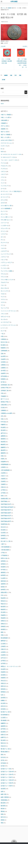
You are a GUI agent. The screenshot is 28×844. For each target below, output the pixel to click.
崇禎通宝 (3, 566)
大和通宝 (3, 467)
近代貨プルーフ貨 (6, 768)
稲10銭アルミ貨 (5, 712)
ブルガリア (4, 282)
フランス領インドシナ (7, 279)
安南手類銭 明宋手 (6, 510)
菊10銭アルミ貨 (5, 749)
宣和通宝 (3, 535)
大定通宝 (3, 473)
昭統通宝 (3, 609)
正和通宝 (3, 646)
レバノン (3, 328)
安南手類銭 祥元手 (6, 515)
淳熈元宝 (3, 683)
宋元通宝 (3, 530)
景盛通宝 (3, 615)
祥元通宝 (3, 703)
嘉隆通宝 (3, 453)
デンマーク (4, 242)
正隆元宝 (3, 649)
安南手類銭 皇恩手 (6, 512)
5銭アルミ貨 (4, 131)
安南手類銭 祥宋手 (6, 518)
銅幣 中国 (3, 794)
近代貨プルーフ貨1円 (7, 777)
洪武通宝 (3, 675)
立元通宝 (3, 717)
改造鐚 (3, 586)
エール (3, 188)
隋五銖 (3, 808)
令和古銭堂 (14, 1)
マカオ (3, 293)
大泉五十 (3, 476)
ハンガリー (4, 265)
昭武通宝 (3, 606)
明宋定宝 (3, 601)
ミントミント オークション (8, 311)
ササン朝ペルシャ (6, 219)
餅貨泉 (3, 820)
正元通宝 (3, 643)
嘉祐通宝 (3, 450)
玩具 (2, 695)
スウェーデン (4, 228)
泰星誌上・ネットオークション (9, 666)
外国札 (3, 458)
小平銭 (3, 552)
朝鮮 (2, 632)
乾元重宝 (3, 345)
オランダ (3, 200)
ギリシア (3, 214)
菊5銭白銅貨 (4, 751)
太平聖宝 (3, 490)
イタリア (3, 174)
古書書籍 (3, 410)
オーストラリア (5, 194)
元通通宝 (3, 367)
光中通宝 (3, 370)
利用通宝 (3, 379)
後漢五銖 (3, 581)
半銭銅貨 (3, 396)
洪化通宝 (3, 669)
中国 (2, 336)
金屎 (2, 791)
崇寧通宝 (3, 561)
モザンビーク (4, 316)
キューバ (3, 211)
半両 (2, 393)
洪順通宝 (3, 677)
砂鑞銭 (3, 700)
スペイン (3, 231)
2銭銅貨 (6, 75)
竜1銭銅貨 (3, 720)
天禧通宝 (3, 484)
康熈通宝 (3, 572)
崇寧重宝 (3, 564)
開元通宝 (3, 803)
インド (3, 183)
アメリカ (3, 163)
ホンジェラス (4, 291)
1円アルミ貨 (4, 126)
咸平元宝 (3, 433)
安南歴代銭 (4, 524)
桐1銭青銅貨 (4, 638)
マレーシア (4, 308)
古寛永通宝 (4, 404)
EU (1, 148)
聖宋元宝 (3, 743)
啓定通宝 (3, 441)
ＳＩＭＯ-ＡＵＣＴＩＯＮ (8, 157)
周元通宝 (3, 430)
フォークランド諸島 (6, 271)
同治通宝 (3, 427)
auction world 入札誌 (6, 140)
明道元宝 (3, 603)
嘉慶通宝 (3, 447)
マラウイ (3, 299)
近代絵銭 (3, 763)
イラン (3, 180)
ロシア (3, 330)
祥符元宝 (3, 706)
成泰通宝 (3, 584)
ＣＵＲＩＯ (4, 146)
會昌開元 (3, 629)
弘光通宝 (3, 578)
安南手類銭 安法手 (6, 504)
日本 (16, 75)
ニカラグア (4, 251)
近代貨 (3, 79)
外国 (2, 456)
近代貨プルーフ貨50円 (7, 783)
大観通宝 (3, 478)
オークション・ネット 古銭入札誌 (10, 191)
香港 (2, 822)
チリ (2, 239)
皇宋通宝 (3, 697)
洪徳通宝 (3, 672)
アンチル (3, 168)
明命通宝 (3, 598)
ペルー (3, 285)
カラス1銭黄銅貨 (5, 208)
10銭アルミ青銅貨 (6, 114)
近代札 (3, 760)
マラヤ (3, 302)
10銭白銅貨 (4, 120)
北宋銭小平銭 (4, 387)
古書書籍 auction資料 (6, 413)
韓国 (2, 814)
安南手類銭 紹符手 (6, 521)
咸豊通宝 (3, 436)
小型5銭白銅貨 (5, 549)
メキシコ (3, 313)
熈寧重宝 (3, 692)
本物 (20, 75)
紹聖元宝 (3, 734)
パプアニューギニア (6, 262)
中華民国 (3, 339)
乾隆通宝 (3, 347)
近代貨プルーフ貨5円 (7, 785)
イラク (3, 177)
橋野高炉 (3, 640)
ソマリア (3, 234)
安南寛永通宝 (4, 498)
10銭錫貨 (3, 123)
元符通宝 (3, 362)
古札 (2, 416)
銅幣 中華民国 (5, 797)
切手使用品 (4, 376)
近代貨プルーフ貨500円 (7, 780)
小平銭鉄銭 (4, 555)
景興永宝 (3, 623)
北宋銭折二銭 (4, 390)
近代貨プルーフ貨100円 (7, 771)
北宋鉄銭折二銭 (5, 384)
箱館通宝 (3, 726)
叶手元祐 (3, 421)
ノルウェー (4, 256)
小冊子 (3, 544)
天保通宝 (3, 481)
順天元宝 (3, 817)
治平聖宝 (3, 660)
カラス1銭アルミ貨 (6, 205)
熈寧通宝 (3, 689)
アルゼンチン (4, 165)
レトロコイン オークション (8, 325)
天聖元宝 (3, 487)
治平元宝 (3, 658)
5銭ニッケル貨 (5, 137)
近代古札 (3, 757)
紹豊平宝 (3, 737)
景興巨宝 (3, 620)
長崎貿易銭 (4, 800)
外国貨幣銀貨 (4, 464)
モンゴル (3, 319)
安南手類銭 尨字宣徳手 (7, 507)
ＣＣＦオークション (6, 143)
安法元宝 (3, 527)
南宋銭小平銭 (4, 402)
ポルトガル (4, 288)
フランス (3, 276)
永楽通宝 (3, 655)
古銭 (11, 75)
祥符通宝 (3, 709)
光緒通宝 (3, 373)
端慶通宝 (3, 723)
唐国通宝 (3, 438)
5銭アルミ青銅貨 (5, 134)
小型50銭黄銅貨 (5, 547)
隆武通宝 (3, 805)
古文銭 (3, 407)
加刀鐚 (3, 382)
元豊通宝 (3, 365)
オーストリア (4, 197)
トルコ (3, 248)
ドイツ (3, 245)
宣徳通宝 (3, 538)
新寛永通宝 (4, 592)
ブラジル (3, 274)
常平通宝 (3, 569)
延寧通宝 (3, 575)
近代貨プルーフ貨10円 (7, 774)
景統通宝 (3, 618)
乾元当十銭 (4, 342)
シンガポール (4, 225)
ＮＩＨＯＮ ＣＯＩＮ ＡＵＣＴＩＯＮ (11, 154)
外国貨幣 (3, 461)
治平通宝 (3, 663)
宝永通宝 (3, 532)
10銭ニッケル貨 (5, 117)
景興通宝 (3, 626)
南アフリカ (4, 399)
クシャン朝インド (6, 217)
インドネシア (4, 185)
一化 (2, 333)
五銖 (2, 353)
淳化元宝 (3, 680)
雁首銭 (3, 811)
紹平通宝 (3, 729)
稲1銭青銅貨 (4, 714)
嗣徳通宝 (3, 444)
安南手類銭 (4, 501)
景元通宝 (3, 612)
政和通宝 (3, 589)
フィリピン (4, 268)
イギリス (3, 171)
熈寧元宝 (3, 686)
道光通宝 (3, 788)
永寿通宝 (3, 652)
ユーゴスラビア (5, 322)
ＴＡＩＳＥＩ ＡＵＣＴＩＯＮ (9, 160)
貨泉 (2, 754)
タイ (2, 237)
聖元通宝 (3, 740)
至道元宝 (3, 746)
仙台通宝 (3, 356)
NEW (2, 103)
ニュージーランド (6, 254)
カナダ (3, 202)
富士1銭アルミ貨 (5, 541)
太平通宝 (3, 493)
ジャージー (4, 222)
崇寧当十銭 (4, 558)
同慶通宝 (3, 424)
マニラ (3, 296)
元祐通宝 (3, 359)
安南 (2, 495)
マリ (2, 305)
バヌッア (3, 259)
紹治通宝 (3, 731)
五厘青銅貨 (4, 350)
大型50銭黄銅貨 (5, 470)
